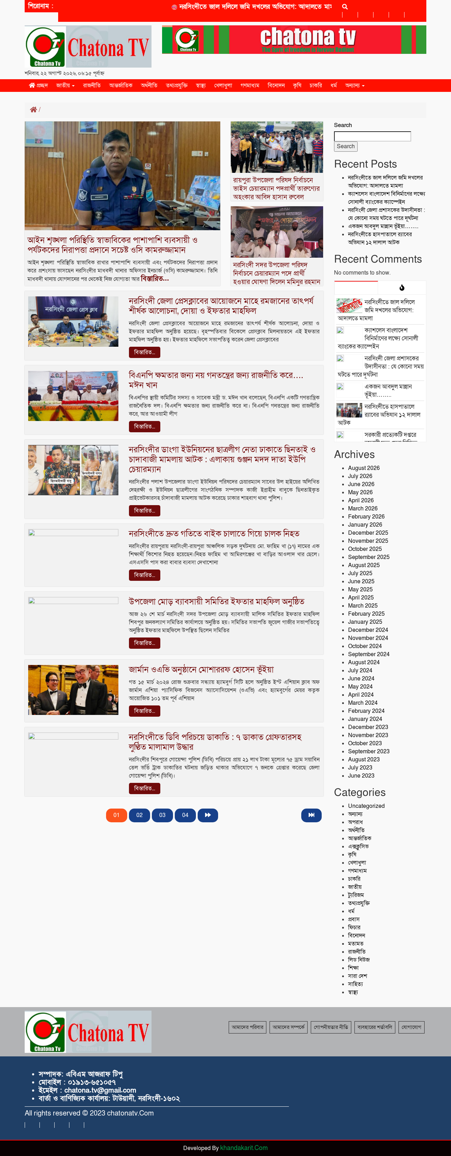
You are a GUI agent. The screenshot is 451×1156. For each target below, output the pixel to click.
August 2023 (364, 760)
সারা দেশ (357, 976)
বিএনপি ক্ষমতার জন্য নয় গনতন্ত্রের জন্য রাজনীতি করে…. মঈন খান (216, 380)
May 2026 (360, 492)
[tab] (356, 287)
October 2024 (365, 646)
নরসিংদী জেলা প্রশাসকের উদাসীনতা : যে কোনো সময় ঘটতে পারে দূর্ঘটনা (386, 214)
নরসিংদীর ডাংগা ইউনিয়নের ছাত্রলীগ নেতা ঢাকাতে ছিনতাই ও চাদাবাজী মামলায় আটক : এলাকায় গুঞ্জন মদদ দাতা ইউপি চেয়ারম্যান (222, 459)
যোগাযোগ (411, 1027)
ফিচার (354, 927)
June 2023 (361, 776)
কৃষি (297, 85)
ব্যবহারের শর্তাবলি (375, 1027)
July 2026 (360, 476)
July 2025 (360, 573)
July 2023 (360, 768)
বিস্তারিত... (155, 278)
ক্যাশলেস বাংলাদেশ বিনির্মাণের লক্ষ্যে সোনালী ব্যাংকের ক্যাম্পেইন (386, 198)
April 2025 (361, 598)
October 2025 (365, 549)
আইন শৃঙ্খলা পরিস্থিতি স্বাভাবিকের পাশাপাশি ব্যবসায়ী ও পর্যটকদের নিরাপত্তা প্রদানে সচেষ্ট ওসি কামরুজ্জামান (112, 245)
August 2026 (364, 468)
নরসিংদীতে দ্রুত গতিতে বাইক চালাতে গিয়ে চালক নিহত (214, 533)
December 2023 (368, 727)
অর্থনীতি (149, 85)
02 (139, 815)
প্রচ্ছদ (41, 85)
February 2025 (366, 614)
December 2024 (368, 630)
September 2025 (369, 557)
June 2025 (361, 581)
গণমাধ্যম (250, 85)
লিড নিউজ (359, 960)
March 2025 (363, 606)
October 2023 (365, 743)
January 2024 (365, 719)
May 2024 (360, 687)
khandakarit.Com (244, 1148)
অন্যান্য (353, 85)
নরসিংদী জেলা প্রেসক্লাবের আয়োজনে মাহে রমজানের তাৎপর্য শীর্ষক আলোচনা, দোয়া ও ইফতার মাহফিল (221, 306)
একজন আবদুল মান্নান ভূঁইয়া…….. (383, 226)
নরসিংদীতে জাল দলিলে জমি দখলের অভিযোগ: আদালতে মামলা (242, 6)
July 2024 (360, 670)
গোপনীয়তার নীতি (331, 1027)
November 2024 (368, 638)
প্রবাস (354, 919)
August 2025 (364, 565)
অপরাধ (355, 822)
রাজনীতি (92, 85)
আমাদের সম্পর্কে (288, 1027)
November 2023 (368, 735)
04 (185, 815)
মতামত (356, 944)
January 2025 (365, 622)
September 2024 (369, 654)
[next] (208, 815)
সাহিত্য (355, 984)
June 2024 (361, 679)
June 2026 (361, 484)
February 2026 (366, 517)
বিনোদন (276, 85)
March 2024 (363, 703)
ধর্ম (333, 85)
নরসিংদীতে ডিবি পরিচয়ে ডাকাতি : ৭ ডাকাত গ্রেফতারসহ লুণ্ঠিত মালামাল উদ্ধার (215, 742)
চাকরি (316, 85)
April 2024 (361, 695)
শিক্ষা (353, 968)
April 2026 (361, 500)
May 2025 (360, 589)
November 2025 (368, 541)
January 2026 (365, 525)
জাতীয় (63, 85)
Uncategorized (366, 806)
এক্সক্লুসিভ (358, 846)
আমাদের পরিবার (247, 1027)
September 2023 (369, 751)
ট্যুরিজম (356, 895)
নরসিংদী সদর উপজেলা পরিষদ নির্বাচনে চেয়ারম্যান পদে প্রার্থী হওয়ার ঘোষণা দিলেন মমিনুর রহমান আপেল (276, 278)
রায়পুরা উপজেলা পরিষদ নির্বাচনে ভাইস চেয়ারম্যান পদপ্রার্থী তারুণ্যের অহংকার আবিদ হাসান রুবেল (276, 189)
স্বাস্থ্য (201, 85)
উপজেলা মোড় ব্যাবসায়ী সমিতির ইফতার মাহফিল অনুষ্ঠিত (216, 601)
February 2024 (366, 711)
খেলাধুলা (223, 85)
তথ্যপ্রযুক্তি (176, 85)
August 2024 (364, 662)
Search (343, 125)
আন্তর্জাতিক (120, 85)
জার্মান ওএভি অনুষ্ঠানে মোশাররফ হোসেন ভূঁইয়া (201, 669)
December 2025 (368, 533)
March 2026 (363, 509)
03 (162, 815)
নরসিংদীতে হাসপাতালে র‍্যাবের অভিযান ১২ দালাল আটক (380, 238)
